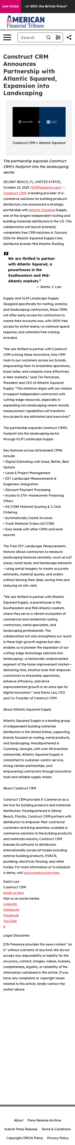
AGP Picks (10, 6)
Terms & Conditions (56, 1129)
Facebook (11, 915)
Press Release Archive (44, 1120)
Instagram (11, 910)
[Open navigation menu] (7, 37)
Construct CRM (14, 193)
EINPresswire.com (46, 187)
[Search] (48, 37)
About (18, 1120)
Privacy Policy (58, 1138)
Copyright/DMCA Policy (24, 1138)
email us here (13, 893)
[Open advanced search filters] (58, 37)
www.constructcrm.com (41, 873)
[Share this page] (69, 37)
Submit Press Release (20, 1129)
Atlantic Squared (42, 210)
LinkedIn (10, 904)
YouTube (10, 921)
